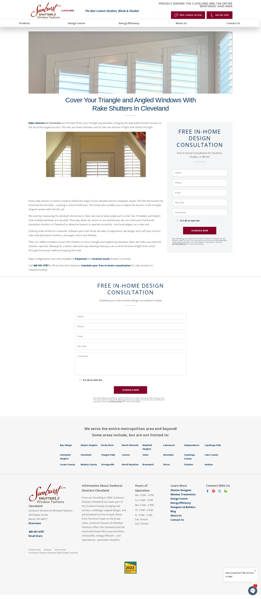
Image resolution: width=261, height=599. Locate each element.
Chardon (188, 464)
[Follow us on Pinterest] (213, 491)
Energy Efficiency (181, 503)
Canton (126, 454)
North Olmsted (130, 445)
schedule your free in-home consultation (105, 265)
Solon (145, 454)
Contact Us (177, 519)
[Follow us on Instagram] (219, 491)
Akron (166, 464)
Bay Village (66, 445)
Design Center (179, 498)
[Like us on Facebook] (207, 491)
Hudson (209, 464)
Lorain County (67, 464)
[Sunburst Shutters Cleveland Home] (46, 11)
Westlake (168, 454)
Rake (37, 123)
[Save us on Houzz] (225, 491)
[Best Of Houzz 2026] (130, 568)
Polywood (81, 258)
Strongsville (107, 464)
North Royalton (130, 464)
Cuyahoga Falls (213, 445)
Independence (191, 445)
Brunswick (148, 464)
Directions (35, 523)
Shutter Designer (181, 490)
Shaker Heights (89, 445)
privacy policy (179, 244)
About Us (176, 515)
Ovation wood (100, 258)
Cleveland (86, 454)
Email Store (35, 536)
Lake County (211, 454)
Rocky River (107, 445)
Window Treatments (183, 494)
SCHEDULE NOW (199, 230)
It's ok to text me (190, 220)
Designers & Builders (183, 507)
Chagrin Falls (108, 454)
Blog (173, 511)
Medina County (89, 464)
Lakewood (168, 445)
